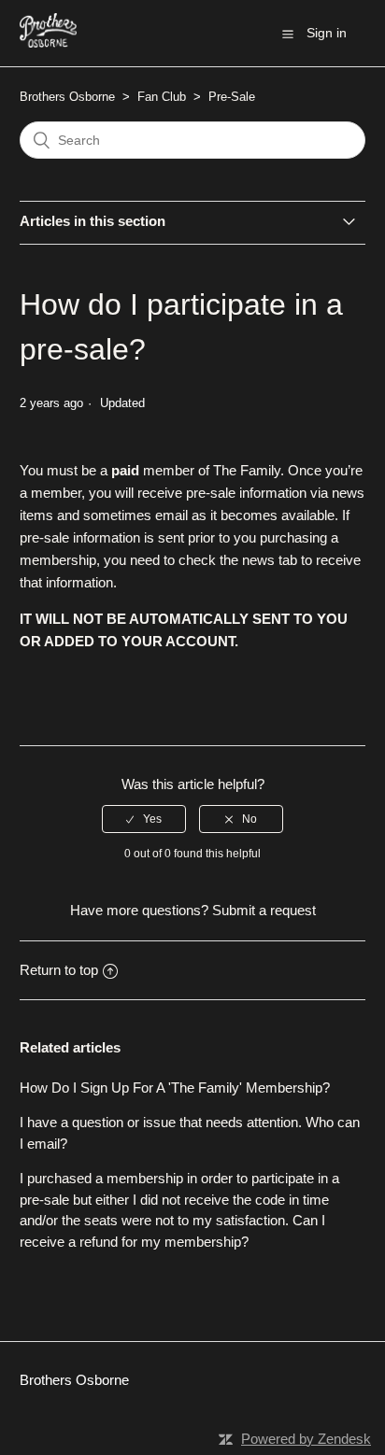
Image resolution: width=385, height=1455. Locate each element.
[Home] (49, 42)
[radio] (144, 819)
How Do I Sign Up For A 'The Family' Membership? (175, 1087)
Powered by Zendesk (306, 1439)
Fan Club (161, 97)
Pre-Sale (231, 97)
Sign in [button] (327, 32)
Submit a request (264, 910)
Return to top (59, 970)
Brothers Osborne (67, 97)
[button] (287, 34)
